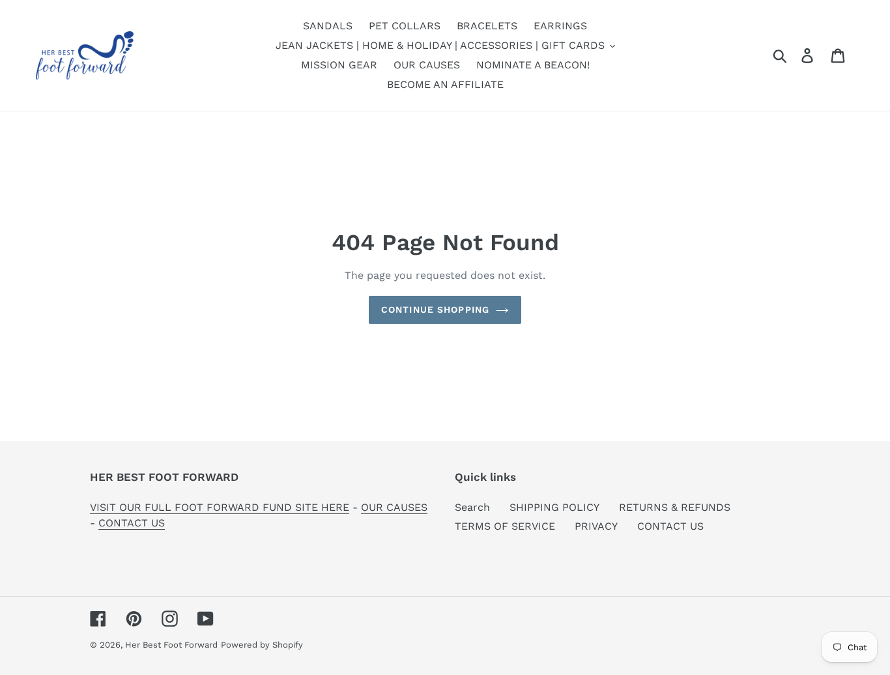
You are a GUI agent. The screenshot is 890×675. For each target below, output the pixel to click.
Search (472, 507)
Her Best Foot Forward (171, 645)
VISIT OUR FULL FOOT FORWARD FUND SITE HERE (219, 507)
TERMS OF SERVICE (505, 526)
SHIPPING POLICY (554, 507)
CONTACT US (131, 523)
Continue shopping (435, 309)
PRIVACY (596, 526)
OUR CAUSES (394, 507)
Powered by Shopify (262, 645)
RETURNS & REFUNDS (674, 507)
